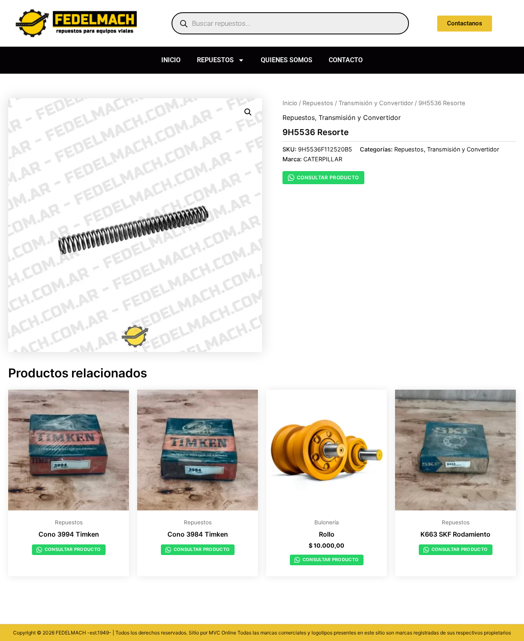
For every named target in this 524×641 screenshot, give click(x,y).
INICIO (171, 60)
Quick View (68, 506)
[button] (248, 112)
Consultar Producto (328, 177)
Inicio (289, 103)
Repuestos (215, 60)
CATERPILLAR (322, 159)
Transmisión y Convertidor (376, 103)
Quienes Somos (286, 60)
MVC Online (222, 633)
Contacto (346, 60)
